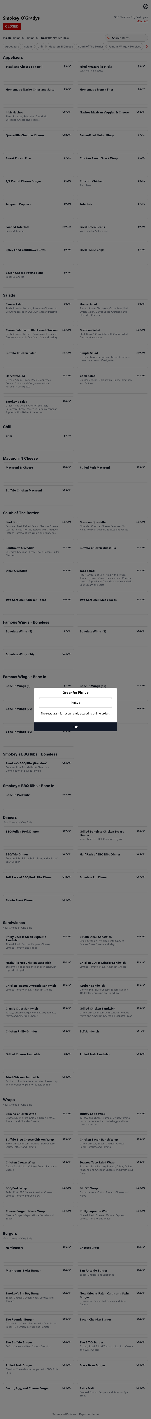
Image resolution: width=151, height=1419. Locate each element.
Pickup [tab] (75, 703)
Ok (75, 727)
